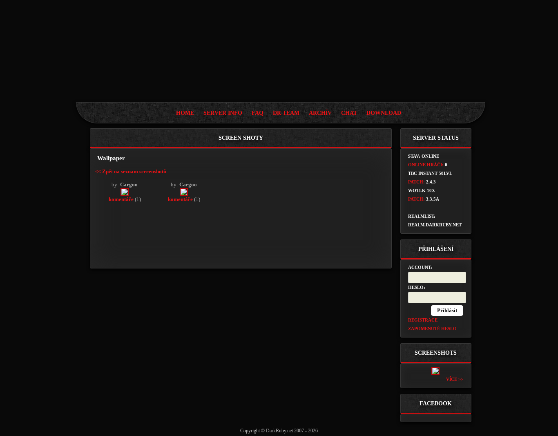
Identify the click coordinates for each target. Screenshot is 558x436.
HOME (185, 113)
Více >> (454, 379)
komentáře (121, 199)
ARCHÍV (320, 113)
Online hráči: (426, 164)
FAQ (257, 113)
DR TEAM (286, 113)
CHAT (349, 113)
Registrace (422, 319)
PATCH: (416, 181)
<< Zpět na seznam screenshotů (130, 171)
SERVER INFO (222, 113)
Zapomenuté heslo (432, 328)
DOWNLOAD (383, 113)
